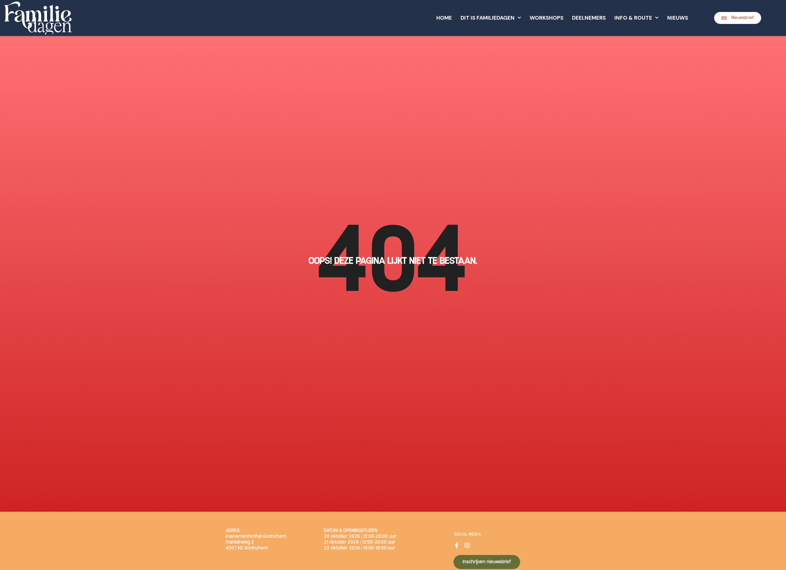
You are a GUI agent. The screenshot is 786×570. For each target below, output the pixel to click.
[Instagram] (467, 545)
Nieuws (677, 17)
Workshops (546, 17)
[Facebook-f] (456, 545)
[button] (737, 18)
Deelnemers (589, 17)
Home (444, 17)
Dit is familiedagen (488, 17)
